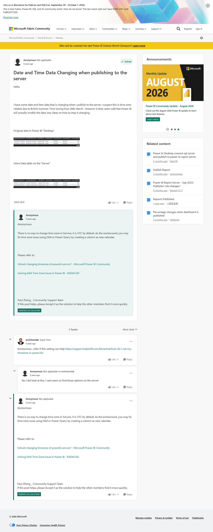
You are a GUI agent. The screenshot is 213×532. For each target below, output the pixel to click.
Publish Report (161, 169)
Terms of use (182, 517)
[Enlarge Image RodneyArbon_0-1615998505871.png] (46, 142)
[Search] (179, 29)
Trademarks (198, 517)
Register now (10, 17)
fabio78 (174, 161)
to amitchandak (66, 371)
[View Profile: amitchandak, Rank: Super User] (20, 341)
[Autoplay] (167, 129)
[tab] (171, 129)
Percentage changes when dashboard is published (176, 213)
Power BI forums (45, 38)
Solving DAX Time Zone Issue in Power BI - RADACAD (48, 273)
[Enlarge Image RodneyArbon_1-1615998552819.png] (46, 184)
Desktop (59, 38)
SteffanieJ (174, 219)
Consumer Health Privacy (52, 525)
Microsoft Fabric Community (21, 38)
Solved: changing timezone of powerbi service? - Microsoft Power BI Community (64, 264)
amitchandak (32, 339)
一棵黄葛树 (172, 203)
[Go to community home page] (29, 29)
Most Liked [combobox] (130, 329)
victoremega (176, 174)
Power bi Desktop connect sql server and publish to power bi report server (174, 155)
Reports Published (163, 199)
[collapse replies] (10, 339)
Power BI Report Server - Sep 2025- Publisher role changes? (173, 184)
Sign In (199, 28)
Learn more (139, 45)
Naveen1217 (176, 190)
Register (188, 28)
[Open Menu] (201, 38)
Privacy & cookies (164, 517)
